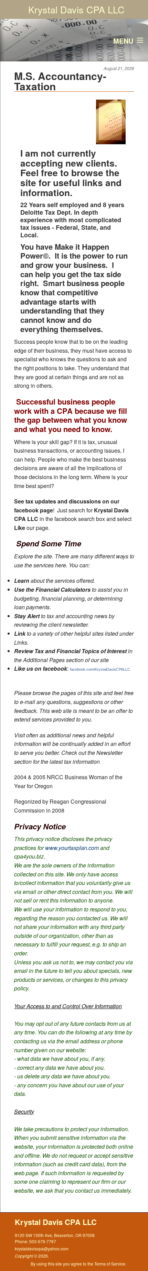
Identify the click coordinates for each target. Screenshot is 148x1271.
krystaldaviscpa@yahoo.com (41, 1248)
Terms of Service (109, 1264)
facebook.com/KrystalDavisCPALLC (100, 669)
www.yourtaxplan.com (72, 848)
